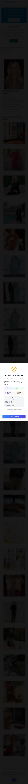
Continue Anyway (14, 416)
